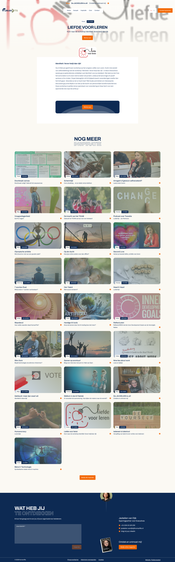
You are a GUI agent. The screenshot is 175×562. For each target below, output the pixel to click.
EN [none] (154, 10)
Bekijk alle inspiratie (87, 477)
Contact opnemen (165, 10)
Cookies (101, 559)
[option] (154, 10)
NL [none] (151, 10)
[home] (10, 10)
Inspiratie (83, 10)
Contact (96, 10)
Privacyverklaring (72, 559)
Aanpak (75, 10)
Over (90, 10)
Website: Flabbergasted (152, 560)
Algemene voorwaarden (88, 559)
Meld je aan (87, 38)
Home (69, 10)
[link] (165, 10)
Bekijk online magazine (128, 547)
